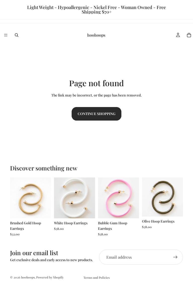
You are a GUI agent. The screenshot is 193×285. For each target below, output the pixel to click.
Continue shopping (96, 113)
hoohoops (28, 277)
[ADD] (87, 210)
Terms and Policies (96, 277)
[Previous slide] (15, 197)
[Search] (16, 35)
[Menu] (6, 35)
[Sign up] (175, 257)
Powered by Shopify (50, 277)
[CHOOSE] (43, 210)
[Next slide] (45, 197)
